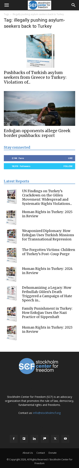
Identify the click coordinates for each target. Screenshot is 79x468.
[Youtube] (65, 439)
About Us (28, 452)
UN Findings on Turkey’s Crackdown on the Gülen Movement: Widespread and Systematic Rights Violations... (47, 197)
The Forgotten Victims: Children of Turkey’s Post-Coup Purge (48, 252)
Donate (53, 452)
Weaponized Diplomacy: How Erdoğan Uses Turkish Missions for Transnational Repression (48, 235)
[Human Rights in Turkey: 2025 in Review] (11, 217)
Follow (67, 166)
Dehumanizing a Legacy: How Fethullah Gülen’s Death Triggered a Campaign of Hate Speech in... (47, 294)
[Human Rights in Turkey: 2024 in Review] (11, 274)
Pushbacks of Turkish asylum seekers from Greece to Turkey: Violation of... (35, 77)
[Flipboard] (24, 439)
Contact (40, 452)
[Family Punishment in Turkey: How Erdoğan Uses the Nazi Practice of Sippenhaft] (11, 314)
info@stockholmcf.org (47, 413)
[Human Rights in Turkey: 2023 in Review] (11, 333)
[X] (55, 439)
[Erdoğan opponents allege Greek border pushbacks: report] (39, 108)
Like (70, 158)
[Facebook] (13, 439)
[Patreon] (45, 439)
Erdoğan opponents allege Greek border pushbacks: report (37, 133)
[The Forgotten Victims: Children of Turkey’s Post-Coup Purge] (11, 255)
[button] (6, 5)
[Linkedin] (34, 439)
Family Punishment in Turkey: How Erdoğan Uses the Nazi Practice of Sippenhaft (47, 312)
